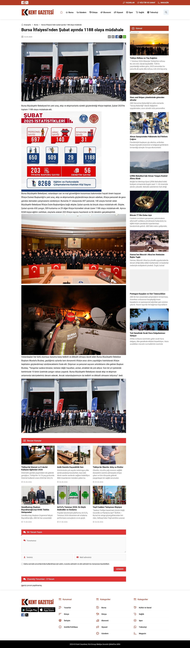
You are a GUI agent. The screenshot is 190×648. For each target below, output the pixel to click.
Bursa (36, 25)
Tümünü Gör (134, 32)
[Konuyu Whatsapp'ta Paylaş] (124, 36)
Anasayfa (27, 25)
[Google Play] (29, 610)
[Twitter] (26, 2)
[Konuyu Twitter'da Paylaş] (120, 36)
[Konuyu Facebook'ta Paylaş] (117, 36)
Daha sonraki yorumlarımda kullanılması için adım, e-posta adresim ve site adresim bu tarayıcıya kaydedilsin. (67, 564)
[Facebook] (22, 2)
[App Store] (47, 610)
